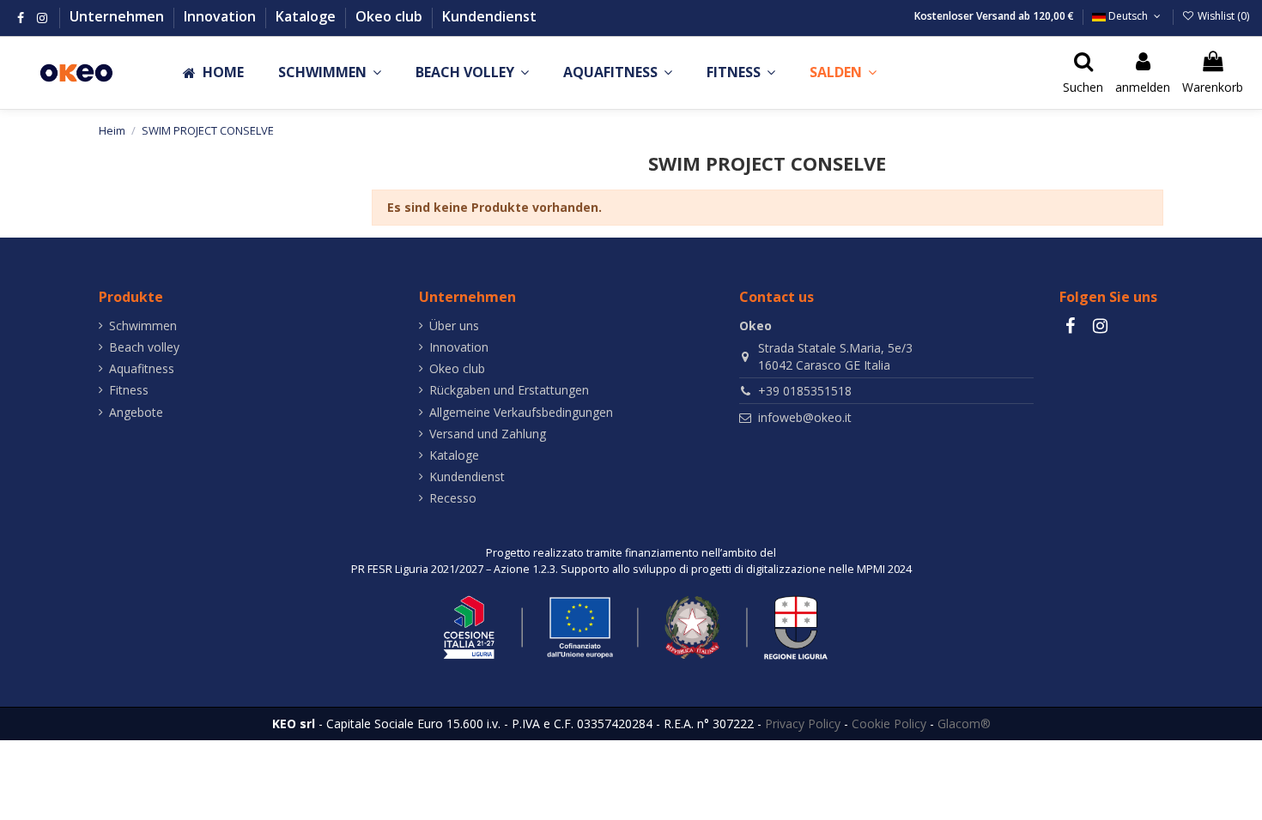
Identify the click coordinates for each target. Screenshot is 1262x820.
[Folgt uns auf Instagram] (42, 17)
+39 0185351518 (805, 391)
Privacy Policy (802, 723)
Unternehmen (118, 16)
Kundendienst (489, 16)
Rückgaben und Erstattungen (509, 390)
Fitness (129, 390)
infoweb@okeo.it (805, 417)
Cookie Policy (889, 723)
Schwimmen (143, 325)
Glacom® (964, 723)
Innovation (221, 16)
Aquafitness (141, 368)
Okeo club (390, 16)
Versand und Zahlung (487, 433)
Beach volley (144, 347)
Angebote (136, 412)
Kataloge (307, 16)
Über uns (454, 325)
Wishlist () (1222, 16)
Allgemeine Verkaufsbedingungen (521, 412)
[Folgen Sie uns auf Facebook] (20, 17)
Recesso (452, 498)
